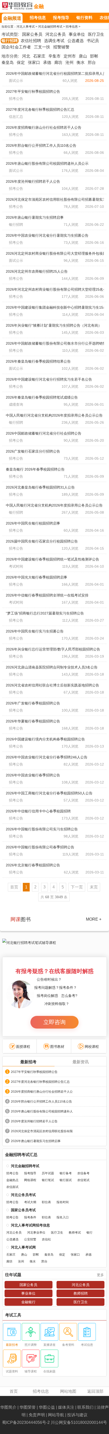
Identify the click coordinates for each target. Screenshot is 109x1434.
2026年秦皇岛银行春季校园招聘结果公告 (38, 361)
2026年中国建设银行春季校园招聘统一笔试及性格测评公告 (52, 559)
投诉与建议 (77, 1415)
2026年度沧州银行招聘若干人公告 (33, 181)
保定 (21, 62)
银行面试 (66, 1180)
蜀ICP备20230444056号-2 (26, 1422)
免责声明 (37, 1415)
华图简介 (8, 1407)
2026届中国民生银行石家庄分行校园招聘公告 (42, 541)
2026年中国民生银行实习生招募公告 (35, 631)
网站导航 (56, 1415)
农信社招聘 (31, 41)
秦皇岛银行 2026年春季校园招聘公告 (35, 469)
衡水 (81, 62)
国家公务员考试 (23, 1210)
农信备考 (83, 1173)
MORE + (93, 919)
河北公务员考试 (23, 1195)
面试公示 (16, 81)
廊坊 (58, 62)
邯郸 (94, 56)
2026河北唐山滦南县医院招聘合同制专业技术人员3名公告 (52, 667)
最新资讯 (80, 1062)
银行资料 (84, 17)
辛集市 (54, 56)
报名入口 (63, 1217)
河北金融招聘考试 (50, 26)
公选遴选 (75, 41)
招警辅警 (61, 47)
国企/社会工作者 (16, 47)
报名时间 (63, 1202)
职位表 (46, 1202)
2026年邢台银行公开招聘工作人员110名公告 (41, 145)
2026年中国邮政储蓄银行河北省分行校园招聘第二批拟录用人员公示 (55, 73)
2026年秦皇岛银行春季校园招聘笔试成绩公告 (42, 397)
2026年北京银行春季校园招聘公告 (33, 865)
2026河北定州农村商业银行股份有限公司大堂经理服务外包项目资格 (55, 253)
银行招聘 (10, 41)
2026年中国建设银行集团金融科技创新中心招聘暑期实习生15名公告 (55, 307)
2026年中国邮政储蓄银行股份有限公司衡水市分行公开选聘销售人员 (55, 343)
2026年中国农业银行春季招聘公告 (33, 775)
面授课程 (23, 1047)
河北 (26, 56)
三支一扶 (42, 47)
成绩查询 (16, 404)
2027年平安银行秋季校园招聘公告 (33, 91)
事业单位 (77, 34)
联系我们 (85, 1407)
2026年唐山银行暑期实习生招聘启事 (35, 217)
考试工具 (13, 1315)
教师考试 (75, 1232)
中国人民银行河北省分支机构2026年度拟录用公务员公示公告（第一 (55, 505)
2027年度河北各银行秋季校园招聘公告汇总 (40, 109)
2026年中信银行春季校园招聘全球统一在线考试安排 (47, 595)
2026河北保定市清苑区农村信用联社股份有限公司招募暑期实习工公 (55, 199)
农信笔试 (83, 1180)
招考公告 (16, 99)
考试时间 (16, 566)
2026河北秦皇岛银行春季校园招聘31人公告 (40, 487)
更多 (100, 1275)
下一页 (77, 887)
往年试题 (13, 1275)
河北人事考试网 (17, 6)
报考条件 (30, 1217)
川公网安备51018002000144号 (79, 1422)
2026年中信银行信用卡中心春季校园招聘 (38, 811)
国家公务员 (32, 34)
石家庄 (39, 56)
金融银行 (28, 1302)
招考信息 (38, 17)
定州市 (70, 56)
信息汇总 (16, 117)
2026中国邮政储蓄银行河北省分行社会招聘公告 (43, 433)
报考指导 (61, 17)
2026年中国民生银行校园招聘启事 (33, 523)
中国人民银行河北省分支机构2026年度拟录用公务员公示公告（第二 (55, 415)
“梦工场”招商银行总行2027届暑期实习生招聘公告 (45, 613)
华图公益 (47, 1407)
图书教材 (57, 1047)
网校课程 (92, 1047)
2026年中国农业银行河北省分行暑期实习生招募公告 (47, 235)
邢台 (92, 62)
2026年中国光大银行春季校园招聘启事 (36, 577)
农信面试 (12, 1187)
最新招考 (28, 1062)
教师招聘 (81, 1293)
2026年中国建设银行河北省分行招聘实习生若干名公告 (49, 379)
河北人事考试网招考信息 (30, 1225)
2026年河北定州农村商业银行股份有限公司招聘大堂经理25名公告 (55, 289)
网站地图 (68, 1391)
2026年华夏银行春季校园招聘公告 (33, 721)
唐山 (83, 56)
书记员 (93, 41)
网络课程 (30, 1180)
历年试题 (48, 1173)
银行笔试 (48, 1180)
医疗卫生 (96, 34)
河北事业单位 (36, 1232)
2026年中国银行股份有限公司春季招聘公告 (40, 847)
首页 (14, 1391)
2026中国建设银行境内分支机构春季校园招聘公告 (45, 739)
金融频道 (12, 18)
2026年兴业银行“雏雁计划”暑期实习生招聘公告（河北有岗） (54, 325)
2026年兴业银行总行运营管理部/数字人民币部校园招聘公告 (53, 649)
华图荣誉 (28, 1407)
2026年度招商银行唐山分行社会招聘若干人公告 (43, 127)
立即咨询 (54, 1022)
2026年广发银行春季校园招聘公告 (33, 703)
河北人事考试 (25, 26)
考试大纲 (30, 1202)
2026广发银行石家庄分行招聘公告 (33, 451)
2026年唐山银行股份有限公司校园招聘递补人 (42, 1111)
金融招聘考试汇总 (21, 1155)
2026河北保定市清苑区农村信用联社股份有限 (42, 1131)
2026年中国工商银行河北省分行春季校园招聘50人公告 (49, 793)
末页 (94, 887)
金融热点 (12, 1180)
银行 (89, 1232)
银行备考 (66, 1173)
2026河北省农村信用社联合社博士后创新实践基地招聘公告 (52, 685)
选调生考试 (54, 41)
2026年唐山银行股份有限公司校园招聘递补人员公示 (47, 163)
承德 (47, 62)
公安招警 (30, 1239)
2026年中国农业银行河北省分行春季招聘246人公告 (46, 757)
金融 (39, 6)
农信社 (46, 1239)
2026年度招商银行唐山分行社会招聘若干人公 (42, 1091)
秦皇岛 (8, 62)
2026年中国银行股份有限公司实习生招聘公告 (42, 829)
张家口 (34, 62)
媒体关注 (66, 1407)
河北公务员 (55, 34)
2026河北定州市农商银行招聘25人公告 (37, 271)
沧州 (69, 62)
